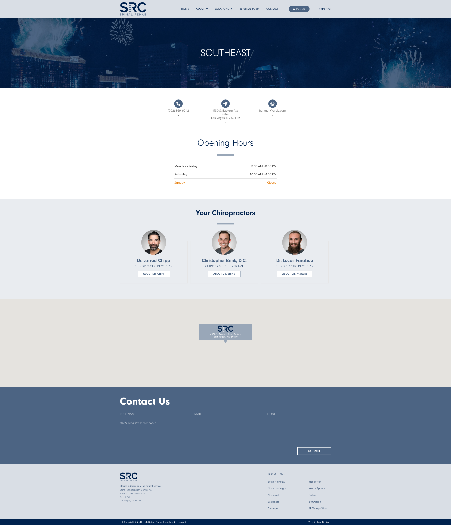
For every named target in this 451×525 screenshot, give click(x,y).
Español (325, 9)
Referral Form (249, 8)
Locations (222, 8)
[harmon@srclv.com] (272, 103)
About (200, 8)
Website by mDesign (318, 522)
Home (185, 8)
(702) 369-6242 (178, 110)
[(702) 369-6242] (178, 103)
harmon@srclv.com (272, 110)
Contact (272, 8)
